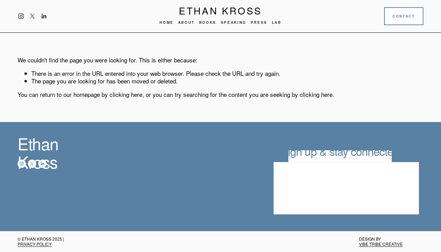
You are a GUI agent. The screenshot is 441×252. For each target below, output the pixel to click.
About (186, 22)
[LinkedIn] (43, 16)
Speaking (233, 22)
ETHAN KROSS (220, 10)
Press (259, 22)
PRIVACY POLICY (35, 243)
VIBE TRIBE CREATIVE (381, 243)
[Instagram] (21, 16)
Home (167, 22)
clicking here (126, 94)
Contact (403, 16)
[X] (32, 16)
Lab (276, 22)
